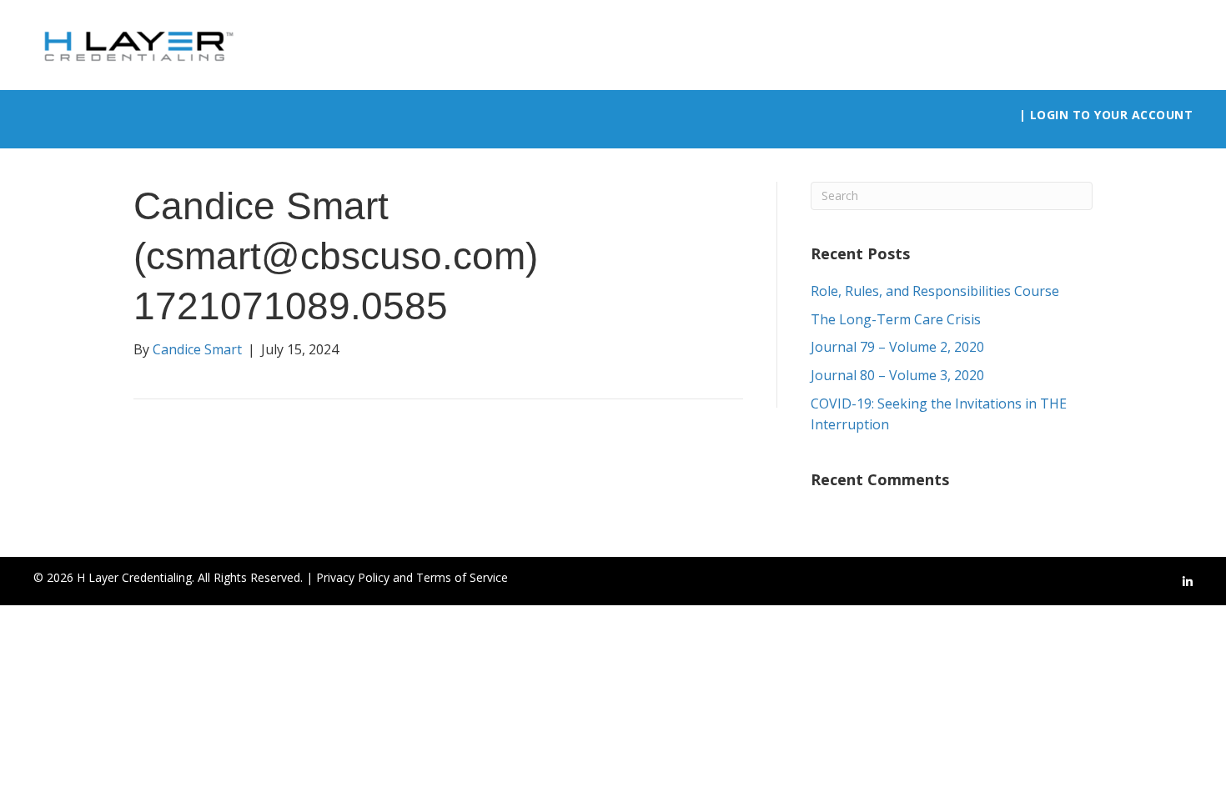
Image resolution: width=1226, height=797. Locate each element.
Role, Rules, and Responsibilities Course (935, 291)
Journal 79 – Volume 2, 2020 (897, 347)
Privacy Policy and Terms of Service (412, 577)
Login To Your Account (1111, 115)
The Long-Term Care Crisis (896, 319)
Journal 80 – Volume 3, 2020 (897, 375)
